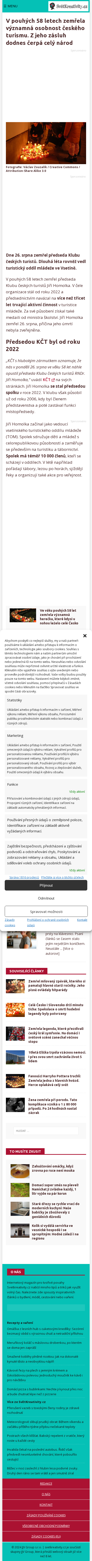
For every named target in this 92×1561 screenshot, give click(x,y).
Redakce (46, 1484)
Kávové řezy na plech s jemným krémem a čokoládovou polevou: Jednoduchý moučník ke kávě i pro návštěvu (45, 1375)
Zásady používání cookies (46, 1515)
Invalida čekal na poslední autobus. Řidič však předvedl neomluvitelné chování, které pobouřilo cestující (42, 1454)
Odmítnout (46, 898)
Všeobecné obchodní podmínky (46, 1526)
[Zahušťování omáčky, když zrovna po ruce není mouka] (20, 1171)
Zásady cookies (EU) (46, 1536)
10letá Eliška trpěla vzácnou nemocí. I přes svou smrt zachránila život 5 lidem (57, 1057)
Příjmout (46, 885)
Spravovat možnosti (46, 911)
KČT (46, 379)
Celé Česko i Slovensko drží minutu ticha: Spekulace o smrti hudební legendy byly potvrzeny (55, 1009)
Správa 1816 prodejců (24, 877)
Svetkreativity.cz (18, 1287)
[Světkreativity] (68, 6)
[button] (85, 636)
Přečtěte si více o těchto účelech (62, 877)
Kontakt (82, 920)
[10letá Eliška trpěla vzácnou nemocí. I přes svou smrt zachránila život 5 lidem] (15, 1057)
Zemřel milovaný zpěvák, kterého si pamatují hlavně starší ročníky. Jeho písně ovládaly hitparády (56, 985)
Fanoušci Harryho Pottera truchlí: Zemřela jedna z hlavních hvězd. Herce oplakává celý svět (54, 1080)
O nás (46, 1494)
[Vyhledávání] (46, 1131)
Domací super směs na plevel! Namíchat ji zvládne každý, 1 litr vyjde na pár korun (55, 1189)
